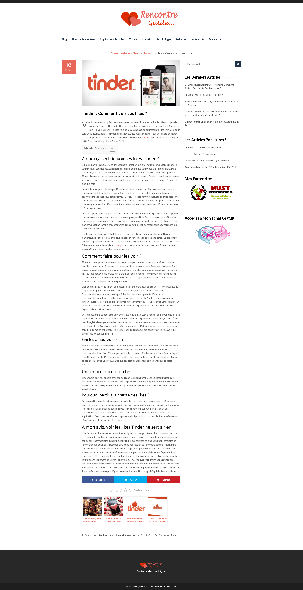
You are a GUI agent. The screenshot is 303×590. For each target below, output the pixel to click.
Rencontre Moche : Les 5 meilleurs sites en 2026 (210, 167)
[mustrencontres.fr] (213, 193)
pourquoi (119, 245)
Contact (141, 571)
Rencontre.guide (135, 586)
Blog (64, 39)
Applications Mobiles (112, 39)
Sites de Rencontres (83, 39)
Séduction (181, 39)
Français (214, 39)
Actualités (198, 39)
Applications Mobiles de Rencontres (138, 52)
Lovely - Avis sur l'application (200, 154)
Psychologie (164, 39)
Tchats (133, 39)
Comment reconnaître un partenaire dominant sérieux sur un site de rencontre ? (209, 86)
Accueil (114, 52)
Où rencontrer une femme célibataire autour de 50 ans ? (212, 123)
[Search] (238, 64)
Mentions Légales (156, 571)
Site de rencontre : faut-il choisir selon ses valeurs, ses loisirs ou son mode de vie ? (212, 113)
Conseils (147, 39)
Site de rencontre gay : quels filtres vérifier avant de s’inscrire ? (212, 103)
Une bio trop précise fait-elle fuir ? (204, 94)
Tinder (146, 137)
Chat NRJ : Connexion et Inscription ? (204, 147)
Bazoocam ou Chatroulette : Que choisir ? (207, 160)
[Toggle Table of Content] (110, 149)
